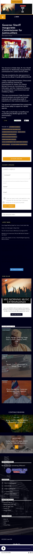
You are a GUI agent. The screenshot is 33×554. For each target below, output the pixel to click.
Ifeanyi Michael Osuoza (9, 139)
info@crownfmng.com (9, 488)
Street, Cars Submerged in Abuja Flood (10, 228)
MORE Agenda (6, 144)
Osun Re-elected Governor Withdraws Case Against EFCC (15, 230)
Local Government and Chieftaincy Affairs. (14, 142)
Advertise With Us (7, 502)
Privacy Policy (6, 525)
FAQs (4, 523)
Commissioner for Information (11, 129)
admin (4, 153)
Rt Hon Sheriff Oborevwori (19, 144)
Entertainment (6, 330)
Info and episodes (16, 314)
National (4, 356)
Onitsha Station (16, 2)
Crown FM (9, 539)
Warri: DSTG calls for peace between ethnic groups (17, 421)
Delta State (21, 132)
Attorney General (15, 127)
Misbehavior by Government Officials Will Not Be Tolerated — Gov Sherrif (16, 234)
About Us (5, 519)
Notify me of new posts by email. (15, 202)
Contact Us (6, 508)
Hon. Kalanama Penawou (9, 137)
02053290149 (7, 486)
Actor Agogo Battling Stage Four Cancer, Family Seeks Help (15, 225)
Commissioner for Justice (9, 132)
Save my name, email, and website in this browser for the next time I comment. (18, 198)
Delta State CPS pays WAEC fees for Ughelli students (17, 442)
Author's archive (16, 159)
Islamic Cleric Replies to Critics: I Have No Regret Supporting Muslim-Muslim (15, 238)
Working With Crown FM (9, 504)
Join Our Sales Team (8, 506)
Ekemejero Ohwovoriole (9, 134)
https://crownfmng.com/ (10, 483)
